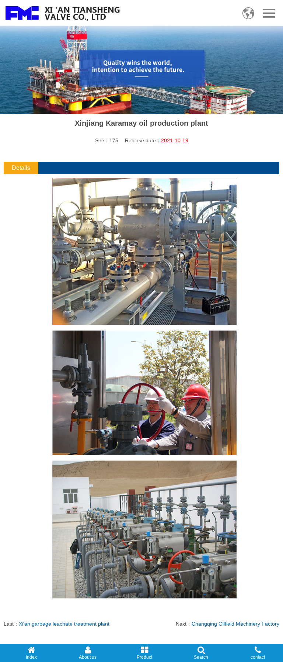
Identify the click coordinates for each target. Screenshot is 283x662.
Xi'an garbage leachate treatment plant (64, 624)
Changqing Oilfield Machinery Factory (235, 624)
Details (21, 168)
